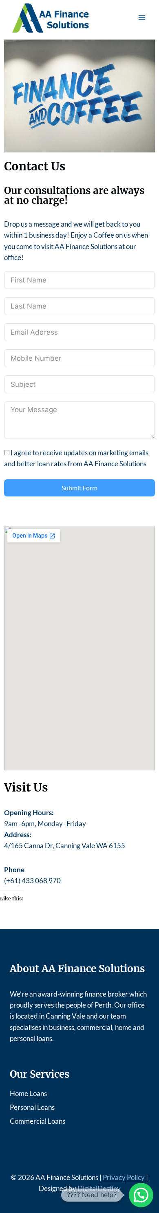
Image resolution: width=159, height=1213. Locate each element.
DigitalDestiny (99, 1188)
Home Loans (28, 1093)
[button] (141, 1195)
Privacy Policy (124, 1177)
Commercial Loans (37, 1121)
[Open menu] (141, 17)
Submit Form (79, 488)
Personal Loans (32, 1107)
